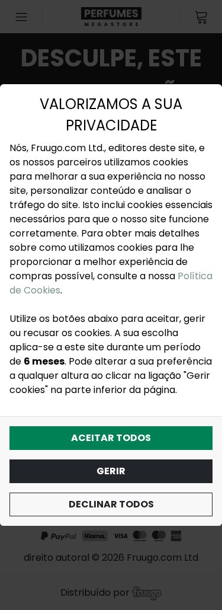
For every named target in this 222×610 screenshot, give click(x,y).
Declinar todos (111, 504)
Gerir (111, 471)
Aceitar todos (111, 438)
